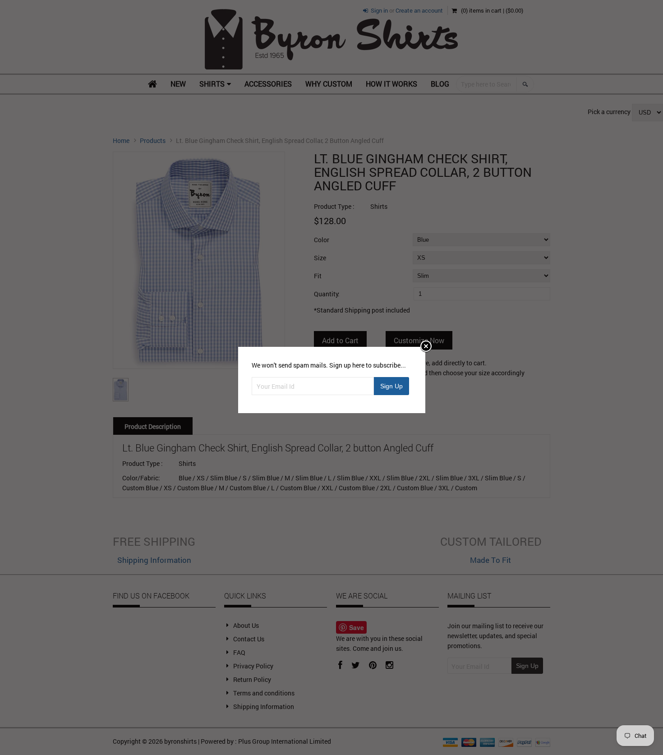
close (426, 346)
